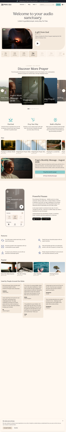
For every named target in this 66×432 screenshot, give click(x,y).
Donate (58, 4)
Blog (29, 4)
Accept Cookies (7, 428)
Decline (16, 428)
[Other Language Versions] (63, 4)
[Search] (53, 4)
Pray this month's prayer (50, 172)
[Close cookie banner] (62, 420)
